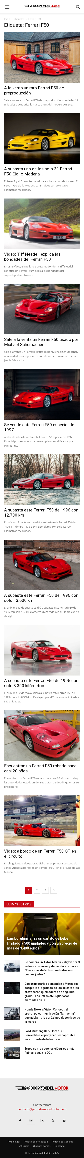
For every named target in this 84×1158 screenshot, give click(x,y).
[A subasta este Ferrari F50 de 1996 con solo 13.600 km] (42, 565)
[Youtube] (64, 1121)
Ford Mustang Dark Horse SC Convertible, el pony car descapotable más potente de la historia (49, 1035)
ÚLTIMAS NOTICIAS (19, 904)
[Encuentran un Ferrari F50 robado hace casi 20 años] (42, 735)
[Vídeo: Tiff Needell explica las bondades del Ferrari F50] (42, 224)
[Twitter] (53, 1121)
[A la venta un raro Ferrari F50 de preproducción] (42, 57)
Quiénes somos (42, 1146)
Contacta (59, 1146)
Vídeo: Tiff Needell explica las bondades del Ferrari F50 (32, 257)
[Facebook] (20, 1121)
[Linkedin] (42, 1121)
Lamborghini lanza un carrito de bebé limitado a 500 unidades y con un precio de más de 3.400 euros (42, 943)
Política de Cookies (62, 1141)
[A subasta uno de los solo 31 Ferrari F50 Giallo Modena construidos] (42, 138)
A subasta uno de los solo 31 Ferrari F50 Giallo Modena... (38, 171)
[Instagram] (31, 1121)
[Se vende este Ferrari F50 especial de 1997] (42, 394)
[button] (6, 7)
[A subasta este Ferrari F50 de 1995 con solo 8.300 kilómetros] (42, 650)
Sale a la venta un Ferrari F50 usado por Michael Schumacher (41, 342)
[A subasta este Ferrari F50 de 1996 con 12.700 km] (42, 479)
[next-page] (53, 890)
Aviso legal (14, 1141)
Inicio (7, 19)
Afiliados (24, 1146)
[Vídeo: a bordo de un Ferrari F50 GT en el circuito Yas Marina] (42, 820)
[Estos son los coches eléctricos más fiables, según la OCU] (12, 1053)
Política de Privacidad (36, 1141)
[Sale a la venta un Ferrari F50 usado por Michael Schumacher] (42, 309)
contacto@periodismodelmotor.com (42, 1109)
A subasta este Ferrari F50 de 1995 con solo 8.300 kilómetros (41, 683)
